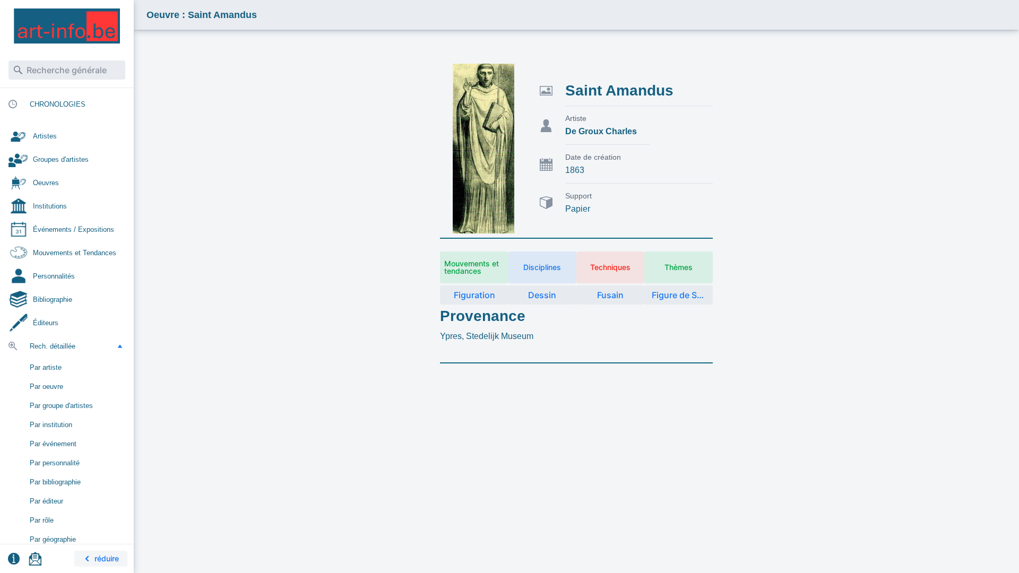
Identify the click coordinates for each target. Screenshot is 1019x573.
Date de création (593, 157)
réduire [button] (106, 558)
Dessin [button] (542, 295)
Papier (577, 208)
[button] (119, 346)
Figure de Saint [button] (682, 295)
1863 (574, 170)
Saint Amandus (619, 90)
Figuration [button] (474, 295)
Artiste (575, 118)
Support (578, 196)
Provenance (482, 316)
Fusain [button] (610, 295)
